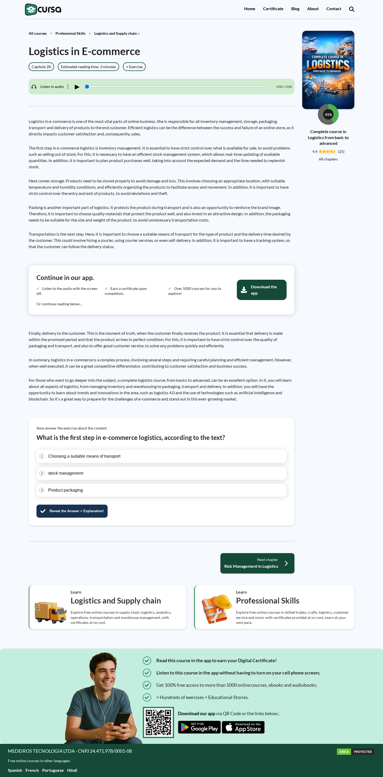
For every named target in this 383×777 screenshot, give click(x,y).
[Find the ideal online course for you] (351, 9)
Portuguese (53, 770)
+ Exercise (134, 66)
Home (249, 8)
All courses (38, 33)
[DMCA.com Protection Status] (355, 760)
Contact (333, 8)
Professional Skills (70, 33)
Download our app (196, 713)
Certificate (273, 8)
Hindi (72, 770)
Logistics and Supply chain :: (117, 33)
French (32, 770)
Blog (295, 8)
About (313, 8)
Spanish (15, 770)
